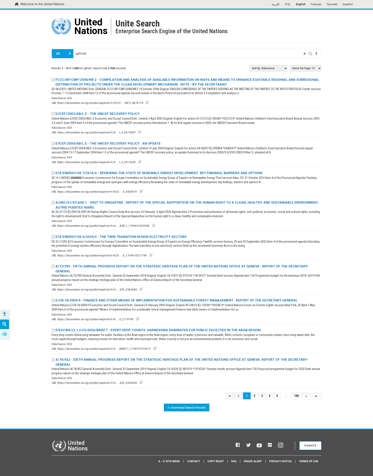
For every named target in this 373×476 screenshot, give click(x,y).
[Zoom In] (4, 324)
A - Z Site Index (169, 461)
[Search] (310, 53)
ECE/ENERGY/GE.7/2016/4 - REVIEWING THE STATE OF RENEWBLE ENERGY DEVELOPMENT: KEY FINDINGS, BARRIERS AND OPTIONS (159, 173)
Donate (310, 445)
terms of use (308, 461)
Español (348, 4)
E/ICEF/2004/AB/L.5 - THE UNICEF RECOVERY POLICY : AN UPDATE (108, 143)
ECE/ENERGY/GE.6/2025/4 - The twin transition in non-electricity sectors (121, 237)
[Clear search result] (304, 53)
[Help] (316, 53)
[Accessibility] (4, 314)
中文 (288, 4)
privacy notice (280, 461)
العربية (276, 4)
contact (193, 461)
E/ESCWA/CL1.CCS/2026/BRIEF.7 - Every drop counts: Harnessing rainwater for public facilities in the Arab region (158, 330)
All (58, 54)
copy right (215, 461)
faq (233, 461)
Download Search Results (188, 407)
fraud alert (253, 461)
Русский (332, 4)
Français (316, 4)
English (300, 4)
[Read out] (4, 334)
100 (296, 396)
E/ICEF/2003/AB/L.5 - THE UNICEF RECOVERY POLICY (97, 114)
